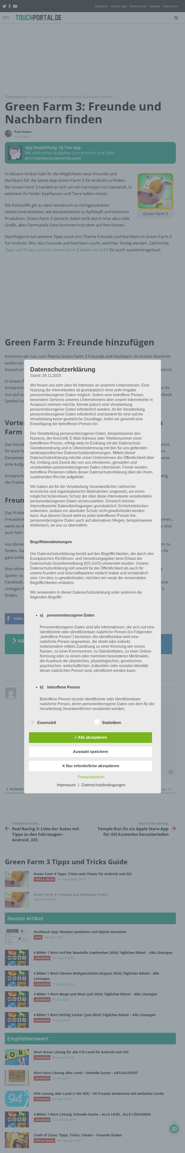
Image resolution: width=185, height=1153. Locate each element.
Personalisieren (91, 777)
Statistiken (111, 723)
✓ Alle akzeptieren (90, 737)
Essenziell (46, 723)
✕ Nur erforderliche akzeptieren (90, 766)
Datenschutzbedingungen (103, 785)
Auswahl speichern (90, 752)
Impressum (66, 785)
